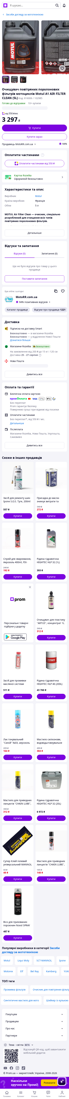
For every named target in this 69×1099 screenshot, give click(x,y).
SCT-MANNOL (44, 960)
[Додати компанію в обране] (63, 291)
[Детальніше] (43, 155)
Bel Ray (34, 971)
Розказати (49, 1082)
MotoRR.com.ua (26, 297)
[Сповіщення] (64, 5)
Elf (21, 971)
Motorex (8, 971)
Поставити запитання (34, 278)
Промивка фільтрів (14, 989)
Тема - (16, 1044)
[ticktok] (23, 1068)
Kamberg (51, 971)
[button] (34, 128)
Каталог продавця (17, 309)
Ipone (62, 960)
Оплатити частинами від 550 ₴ (37, 163)
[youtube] (5, 1068)
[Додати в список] (62, 68)
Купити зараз (34, 136)
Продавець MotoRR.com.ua (17, 144)
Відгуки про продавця (49, 309)
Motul (7, 960)
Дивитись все (34, 374)
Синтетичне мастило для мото (21, 1000)
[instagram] (17, 1068)
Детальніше (35, 232)
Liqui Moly (23, 960)
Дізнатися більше (20, 340)
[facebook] (11, 1068)
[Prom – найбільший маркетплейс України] (5, 5)
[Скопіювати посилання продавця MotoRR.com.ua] (56, 291)
